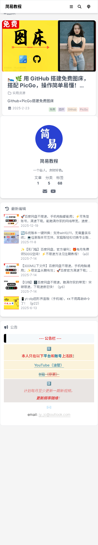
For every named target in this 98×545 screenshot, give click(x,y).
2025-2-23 (21, 108)
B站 (42, 374)
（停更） (52, 374)
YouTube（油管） (49, 365)
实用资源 (19, 93)
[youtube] (53, 191)
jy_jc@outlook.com (54, 414)
